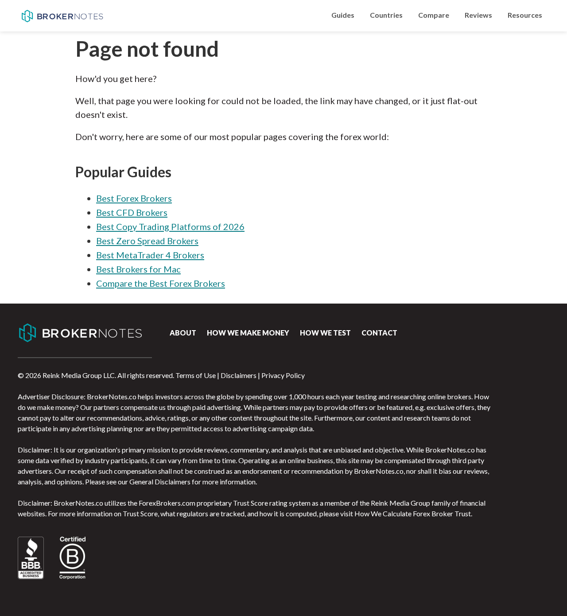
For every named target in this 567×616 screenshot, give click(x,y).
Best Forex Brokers (134, 198)
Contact (379, 332)
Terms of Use (195, 375)
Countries (386, 15)
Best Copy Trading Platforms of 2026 (170, 226)
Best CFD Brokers (131, 212)
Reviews (478, 15)
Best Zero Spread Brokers (147, 240)
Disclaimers (238, 375)
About (183, 332)
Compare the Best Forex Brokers (160, 283)
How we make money (248, 332)
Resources (525, 15)
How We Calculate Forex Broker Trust (412, 513)
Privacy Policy (283, 375)
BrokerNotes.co (62, 15)
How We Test (325, 332)
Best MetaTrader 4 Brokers (150, 255)
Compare (433, 15)
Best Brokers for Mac (138, 269)
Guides (342, 15)
